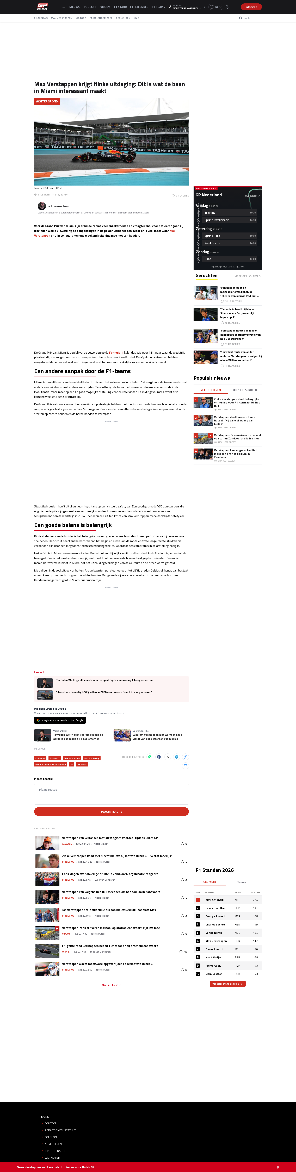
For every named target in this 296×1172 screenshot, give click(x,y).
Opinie (66, 951)
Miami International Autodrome (50, 764)
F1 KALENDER (139, 7)
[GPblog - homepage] (42, 7)
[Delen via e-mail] (185, 765)
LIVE (136, 18)
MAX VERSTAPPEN (61, 18)
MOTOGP (81, 18)
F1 (72, 764)
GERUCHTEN (123, 18)
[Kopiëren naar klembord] (185, 756)
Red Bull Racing (91, 758)
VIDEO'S (105, 7)
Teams (241, 882)
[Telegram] (176, 756)
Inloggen (251, 7)
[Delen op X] (167, 756)
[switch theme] (227, 7)
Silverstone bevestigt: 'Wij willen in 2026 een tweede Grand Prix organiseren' (104, 692)
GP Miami (82, 764)
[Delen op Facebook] (158, 756)
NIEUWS (75, 7)
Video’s (66, 933)
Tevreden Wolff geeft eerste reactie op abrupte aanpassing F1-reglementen (104, 680)
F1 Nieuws (40, 758)
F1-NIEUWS (41, 18)
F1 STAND (120, 7)
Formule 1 (116, 352)
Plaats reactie (111, 811)
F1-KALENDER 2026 (100, 18)
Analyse (67, 843)
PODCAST (90, 7)
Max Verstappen (72, 758)
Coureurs (209, 881)
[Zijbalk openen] (64, 7)
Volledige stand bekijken (225, 983)
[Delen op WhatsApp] (149, 756)
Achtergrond (47, 101)
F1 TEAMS (158, 7)
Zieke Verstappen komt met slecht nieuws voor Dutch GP (55, 1167)
